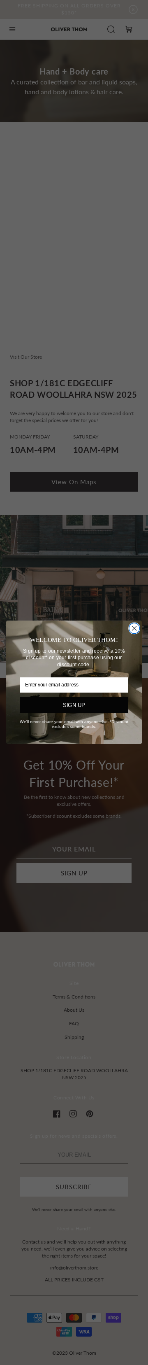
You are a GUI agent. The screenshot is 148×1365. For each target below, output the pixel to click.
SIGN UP (74, 705)
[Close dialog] (134, 628)
